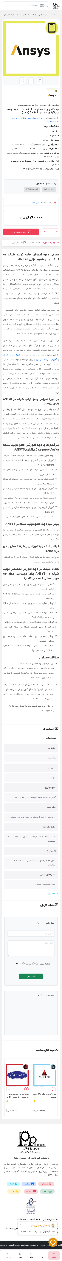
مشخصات (33, 242)
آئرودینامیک (32, 189)
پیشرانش (49, 189)
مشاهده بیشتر (51, 893)
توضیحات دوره (50, 242)
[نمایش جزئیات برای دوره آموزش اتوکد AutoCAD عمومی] (44, 1075)
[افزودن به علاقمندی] (36, 1088)
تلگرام (11, 1184)
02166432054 (34, 1219)
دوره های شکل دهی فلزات (33, 118)
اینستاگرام (44, 1184)
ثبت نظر (31, 976)
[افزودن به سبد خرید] (54, 1089)
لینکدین (27, 1184)
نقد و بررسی (17, 242)
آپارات (12, 1191)
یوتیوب (29, 1191)
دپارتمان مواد (38, 202)
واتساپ (45, 1191)
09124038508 (22, 1219)
